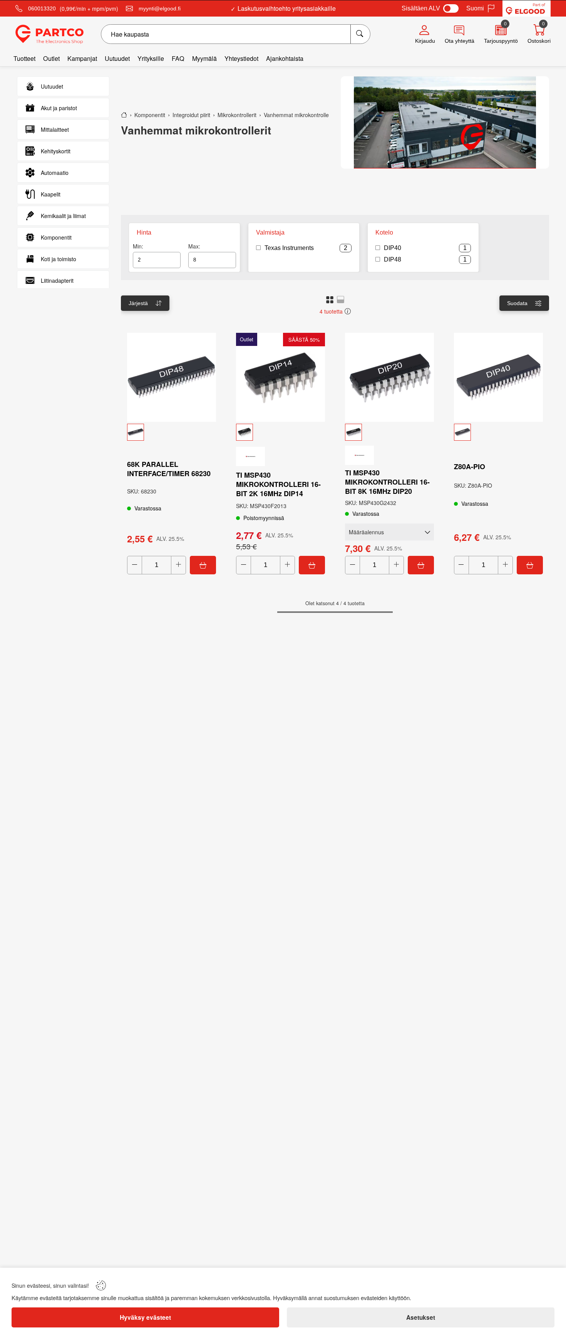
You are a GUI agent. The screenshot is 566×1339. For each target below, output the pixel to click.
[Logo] (49, 34)
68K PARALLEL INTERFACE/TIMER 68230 (169, 469)
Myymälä (204, 58)
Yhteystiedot (241, 58)
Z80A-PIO (469, 466)
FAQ (178, 58)
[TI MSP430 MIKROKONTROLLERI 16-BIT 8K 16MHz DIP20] (389, 377)
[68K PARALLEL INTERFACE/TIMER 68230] (171, 377)
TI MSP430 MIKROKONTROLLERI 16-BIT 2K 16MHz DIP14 (278, 484)
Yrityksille (150, 58)
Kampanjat (82, 58)
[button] (330, 299)
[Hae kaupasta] (360, 34)
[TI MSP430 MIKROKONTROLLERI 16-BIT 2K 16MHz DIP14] (280, 377)
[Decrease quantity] (134, 565)
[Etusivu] (124, 115)
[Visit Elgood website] (526, 8)
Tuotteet (24, 58)
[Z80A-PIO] (498, 377)
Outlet (51, 58)
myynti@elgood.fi (160, 8)
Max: (194, 246)
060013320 (42, 8)
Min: (138, 246)
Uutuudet (117, 58)
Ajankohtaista (284, 58)
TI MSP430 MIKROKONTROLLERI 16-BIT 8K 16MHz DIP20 (387, 482)
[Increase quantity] (178, 565)
